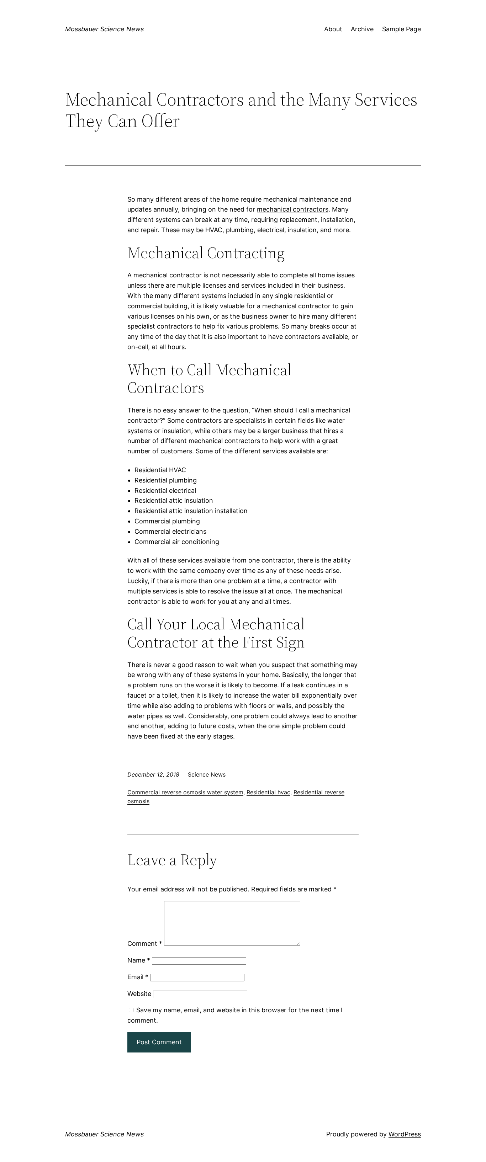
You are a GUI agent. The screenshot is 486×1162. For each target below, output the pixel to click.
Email (137, 977)
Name (138, 960)
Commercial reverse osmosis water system (185, 792)
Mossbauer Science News (104, 29)
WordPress (405, 1134)
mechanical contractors (292, 209)
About (333, 29)
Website (139, 993)
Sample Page (401, 29)
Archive (362, 29)
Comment (144, 943)
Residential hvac (268, 792)
